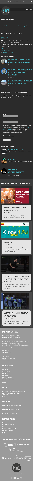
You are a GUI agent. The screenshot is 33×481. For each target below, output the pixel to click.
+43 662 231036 (17, 2)
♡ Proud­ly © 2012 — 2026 (16, 474)
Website (5, 387)
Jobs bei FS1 (5, 383)
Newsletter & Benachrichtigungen (12, 405)
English (23, 2)
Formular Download (8, 430)
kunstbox (11, 159)
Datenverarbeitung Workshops (11, 393)
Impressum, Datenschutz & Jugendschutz (14, 391)
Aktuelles (6, 401)
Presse (4, 423)
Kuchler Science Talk (15, 150)
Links (3, 432)
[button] (28, 9)
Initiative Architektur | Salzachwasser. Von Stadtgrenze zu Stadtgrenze (20, 72)
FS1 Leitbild (5, 373)
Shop (3, 426)
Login (3, 397)
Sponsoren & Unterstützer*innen (16, 439)
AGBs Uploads (6, 395)
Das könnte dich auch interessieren (15, 183)
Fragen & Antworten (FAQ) (9, 428)
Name (5, 114)
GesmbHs (5, 369)
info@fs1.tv (10, 2)
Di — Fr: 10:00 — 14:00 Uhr (10, 413)
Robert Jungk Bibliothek (25, 26)
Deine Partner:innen (8, 379)
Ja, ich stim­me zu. (9, 136)
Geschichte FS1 (6, 371)
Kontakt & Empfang (10, 331)
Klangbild (4, 26)
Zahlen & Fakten (7, 377)
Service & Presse (8, 419)
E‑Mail (5, 120)
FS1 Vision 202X (6, 375)
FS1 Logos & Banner (8, 425)
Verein (4, 381)
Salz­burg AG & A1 (8, 52)
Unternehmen (7, 365)
